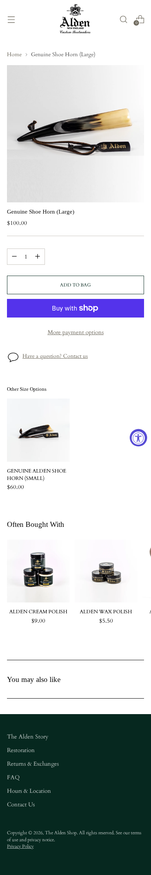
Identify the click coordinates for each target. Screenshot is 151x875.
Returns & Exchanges (33, 764)
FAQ (13, 777)
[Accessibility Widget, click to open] (138, 437)
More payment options (76, 332)
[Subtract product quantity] (14, 256)
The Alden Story (27, 737)
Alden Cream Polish (38, 612)
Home (14, 54)
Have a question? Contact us (55, 356)
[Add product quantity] (38, 256)
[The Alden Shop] (75, 19)
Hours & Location (29, 791)
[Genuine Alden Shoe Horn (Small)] (38, 430)
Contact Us (21, 805)
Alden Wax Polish (106, 612)
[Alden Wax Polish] (106, 571)
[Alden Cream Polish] (38, 571)
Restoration (21, 750)
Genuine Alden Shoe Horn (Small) (36, 475)
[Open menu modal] (11, 19)
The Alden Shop (61, 833)
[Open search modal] (123, 19)
